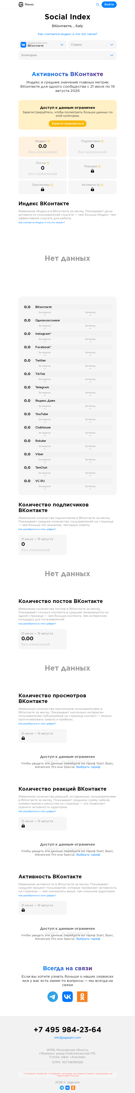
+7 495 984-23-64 (67, 1030)
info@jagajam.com (67, 1037)
